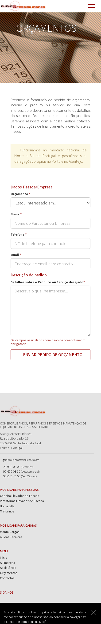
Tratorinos (7, 511)
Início (3, 557)
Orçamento (20, 194)
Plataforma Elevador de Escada (22, 501)
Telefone (19, 234)
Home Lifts (7, 506)
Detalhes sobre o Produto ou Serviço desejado (48, 282)
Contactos (7, 578)
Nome (16, 214)
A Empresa (7, 563)
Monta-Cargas (9, 532)
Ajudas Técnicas (11, 537)
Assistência (8, 568)
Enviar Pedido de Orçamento (52, 354)
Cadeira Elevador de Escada (19, 496)
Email (16, 255)
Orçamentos (8, 573)
